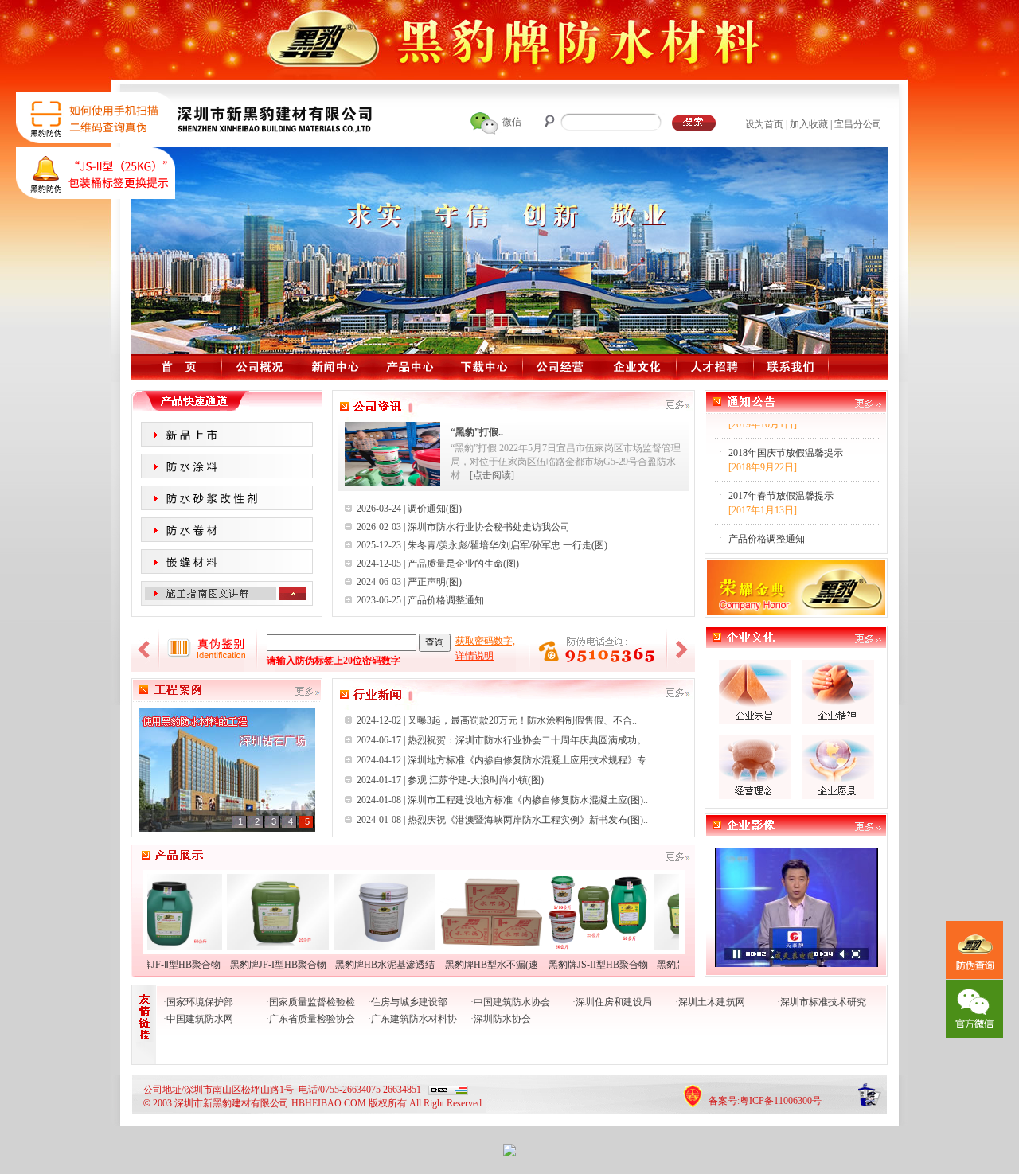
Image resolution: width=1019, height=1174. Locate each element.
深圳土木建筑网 (711, 1002)
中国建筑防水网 (199, 1018)
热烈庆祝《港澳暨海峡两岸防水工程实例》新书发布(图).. (528, 819)
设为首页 (764, 124)
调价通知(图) (435, 508)
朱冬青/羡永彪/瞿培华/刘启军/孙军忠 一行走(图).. (510, 545)
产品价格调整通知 (446, 600)
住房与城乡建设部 (409, 1002)
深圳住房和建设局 (614, 1002)
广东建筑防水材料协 (414, 1018)
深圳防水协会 (502, 1018)
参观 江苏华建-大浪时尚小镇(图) (476, 780)
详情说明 (474, 655)
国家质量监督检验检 (312, 1002)
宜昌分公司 (858, 124)
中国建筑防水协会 (512, 1002)
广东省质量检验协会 (312, 1018)
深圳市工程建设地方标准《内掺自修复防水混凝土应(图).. (528, 799)
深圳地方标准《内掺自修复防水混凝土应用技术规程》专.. (529, 760)
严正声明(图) (435, 581)
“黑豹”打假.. (477, 432)
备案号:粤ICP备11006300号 (765, 1100)
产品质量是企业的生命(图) (463, 563)
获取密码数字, (485, 640)
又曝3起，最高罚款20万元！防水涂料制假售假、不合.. (522, 720)
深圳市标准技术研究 (823, 1002)
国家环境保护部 (199, 1002)
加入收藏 (809, 124)
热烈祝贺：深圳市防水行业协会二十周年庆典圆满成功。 (527, 740)
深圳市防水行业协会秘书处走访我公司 (489, 526)
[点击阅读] (492, 475)
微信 (511, 121)
